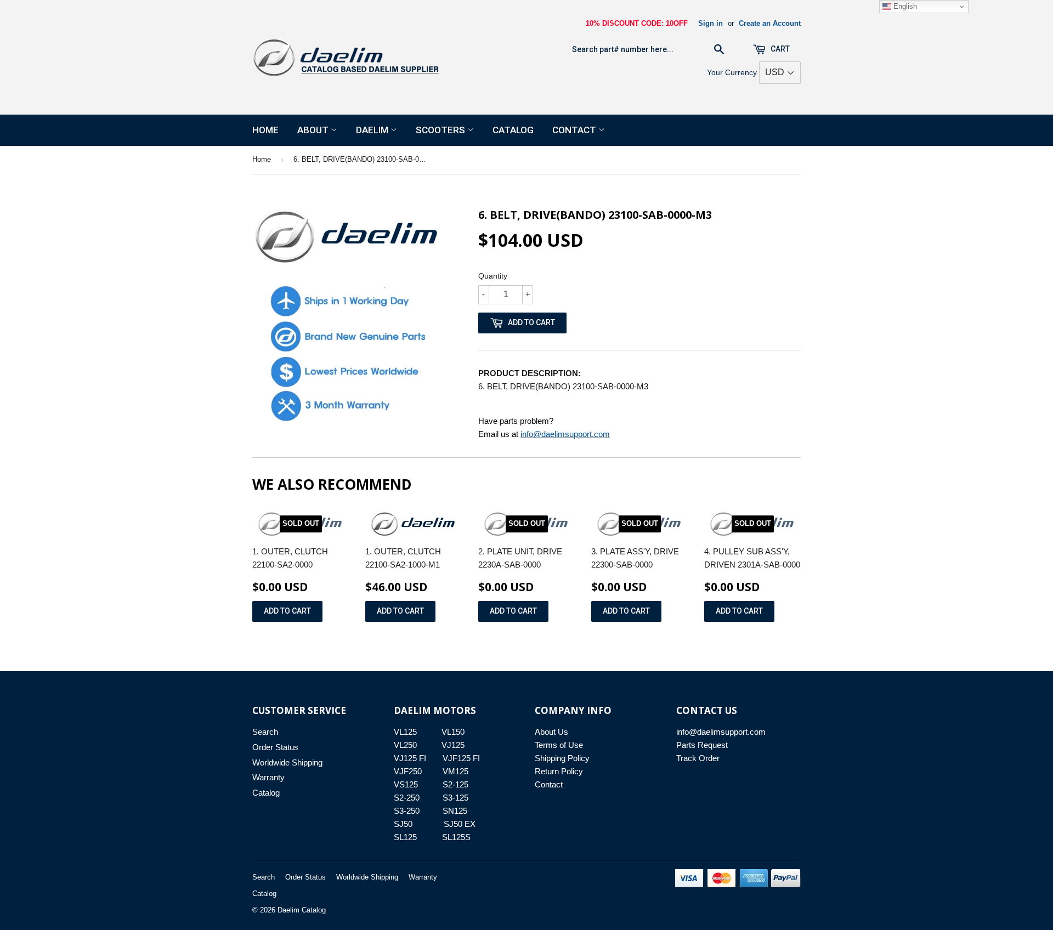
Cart (779, 48)
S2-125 (455, 784)
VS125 (406, 784)
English (904, 6)
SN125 (455, 810)
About (314, 129)
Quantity (492, 275)
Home (265, 129)
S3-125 (455, 797)
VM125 (455, 771)
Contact (575, 129)
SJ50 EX (459, 824)
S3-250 (407, 810)
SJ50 (403, 824)
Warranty (268, 777)
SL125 (405, 837)
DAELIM (373, 129)
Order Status (275, 747)
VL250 (405, 745)
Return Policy (559, 771)
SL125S (456, 837)
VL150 (453, 731)
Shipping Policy (562, 758)
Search (265, 731)
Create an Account (770, 23)
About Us (551, 731)
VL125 (405, 731)
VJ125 (453, 745)
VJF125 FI (461, 758)
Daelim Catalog (302, 910)
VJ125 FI (410, 758)
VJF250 (408, 771)
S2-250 (407, 797)
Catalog (513, 129)
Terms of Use (559, 745)
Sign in (710, 23)
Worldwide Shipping (287, 762)
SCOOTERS (441, 129)
